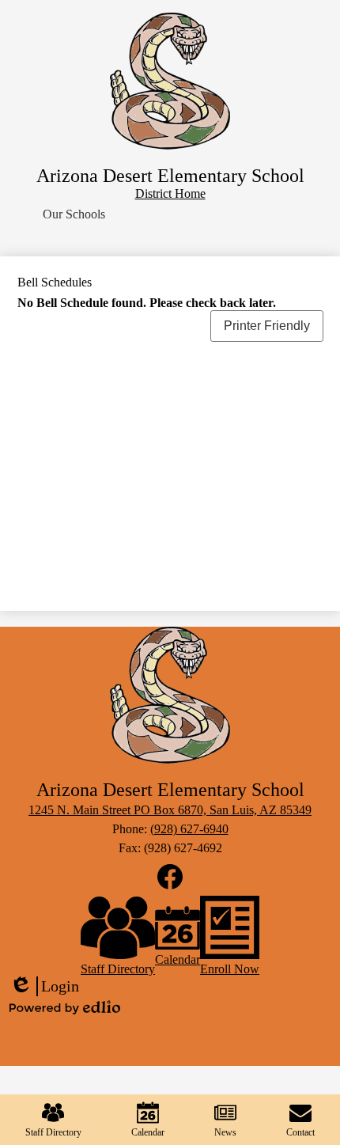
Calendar (147, 1132)
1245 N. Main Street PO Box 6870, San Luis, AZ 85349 (170, 810)
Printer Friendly (267, 325)
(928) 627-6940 (189, 829)
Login (44, 986)
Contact (300, 1132)
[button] (73, 214)
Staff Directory (53, 1132)
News (225, 1132)
